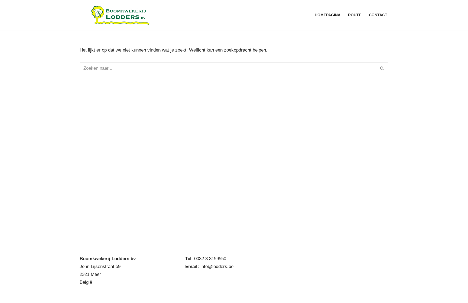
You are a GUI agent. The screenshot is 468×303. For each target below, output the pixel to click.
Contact (378, 15)
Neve (85, 295)
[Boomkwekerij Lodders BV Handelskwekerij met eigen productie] (120, 15)
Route (354, 15)
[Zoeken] (382, 68)
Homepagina (327, 15)
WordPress (152, 295)
